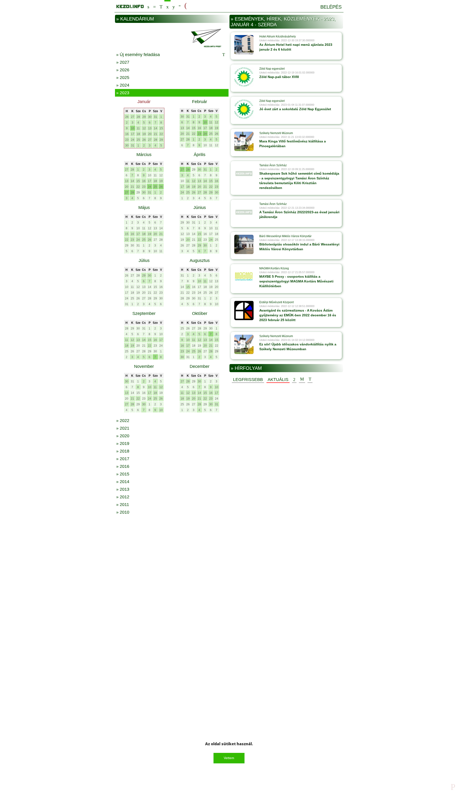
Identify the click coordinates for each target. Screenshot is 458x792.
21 (155, 134)
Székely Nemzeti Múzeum (276, 133)
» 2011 (122, 504)
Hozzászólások (302, 379)
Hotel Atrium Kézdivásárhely (277, 36)
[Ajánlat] (294, 379)
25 (138, 139)
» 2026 (122, 70)
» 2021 (122, 428)
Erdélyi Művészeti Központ (276, 302)
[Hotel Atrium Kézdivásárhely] (244, 44)
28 (138, 117)
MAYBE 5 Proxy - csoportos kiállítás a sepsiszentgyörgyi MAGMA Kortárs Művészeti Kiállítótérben (296, 281)
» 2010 (122, 512)
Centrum (154, 6)
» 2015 (122, 474)
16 (127, 134)
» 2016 (122, 466)
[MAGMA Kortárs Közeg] (244, 276)
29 (144, 117)
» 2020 (122, 435)
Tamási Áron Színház (273, 165)
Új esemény (309, 379)
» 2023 (122, 92)
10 (132, 128)
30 (149, 117)
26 (127, 117)
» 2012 (122, 497)
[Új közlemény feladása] (161, 6)
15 (161, 128)
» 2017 (122, 458)
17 (132, 134)
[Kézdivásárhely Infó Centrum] (130, 5)
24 (132, 139)
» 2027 (122, 62)
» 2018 (122, 451)
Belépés (331, 7)
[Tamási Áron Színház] (244, 173)
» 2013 (122, 489)
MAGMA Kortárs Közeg (274, 268)
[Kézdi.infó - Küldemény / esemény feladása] (171, 37)
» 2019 (122, 443)
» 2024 (122, 85)
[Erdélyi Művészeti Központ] (244, 310)
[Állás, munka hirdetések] (185, 5)
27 (132, 117)
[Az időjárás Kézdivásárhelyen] (179, 6)
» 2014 (122, 481)
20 (149, 134)
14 (155, 128)
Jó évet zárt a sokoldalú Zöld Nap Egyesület (295, 109)
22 (161, 134)
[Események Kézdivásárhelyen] (167, 6)
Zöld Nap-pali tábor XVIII (279, 77)
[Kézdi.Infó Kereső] (148, 6)
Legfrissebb (248, 379)
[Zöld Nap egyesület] (244, 76)
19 (144, 134)
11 (138, 128)
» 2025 (122, 77)
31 (155, 117)
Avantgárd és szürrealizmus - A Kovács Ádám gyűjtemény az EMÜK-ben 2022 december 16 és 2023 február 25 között (297, 315)
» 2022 (122, 420)
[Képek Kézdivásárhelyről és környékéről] (174, 6)
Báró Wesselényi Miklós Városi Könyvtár (285, 236)
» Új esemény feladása (138, 54)
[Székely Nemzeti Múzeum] (244, 141)
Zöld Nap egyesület (272, 68)
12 (144, 128)
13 (149, 128)
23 (127, 139)
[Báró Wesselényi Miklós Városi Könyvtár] (244, 244)
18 (138, 134)
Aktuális (278, 379)
